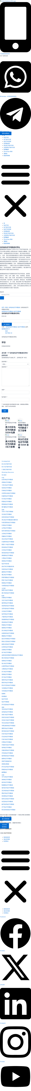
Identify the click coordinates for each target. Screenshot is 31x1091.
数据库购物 (7, 155)
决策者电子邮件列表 (9, 147)
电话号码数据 (17, 311)
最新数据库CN (6, 329)
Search (2, 292)
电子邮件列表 (7, 139)
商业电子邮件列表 (9, 145)
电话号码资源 (7, 141)
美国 (6, 307)
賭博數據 (6, 149)
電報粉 (5, 153)
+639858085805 (5, 54)
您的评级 (4, 361)
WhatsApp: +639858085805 (8, 96)
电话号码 (6, 137)
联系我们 (6, 841)
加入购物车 (7, 324)
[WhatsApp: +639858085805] (15, 94)
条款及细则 (7, 839)
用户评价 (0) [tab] (8, 333)
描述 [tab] (6, 331)
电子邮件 (4, 397)
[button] (15, 190)
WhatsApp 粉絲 (8, 151)
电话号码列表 (7, 833)
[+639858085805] (15, 52)
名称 (3, 389)
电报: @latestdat (4, 131)
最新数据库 (8, 829)
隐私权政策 (7, 837)
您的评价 (4, 367)
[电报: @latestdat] (15, 129)
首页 (3, 307)
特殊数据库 (7, 143)
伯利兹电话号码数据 (14, 307)
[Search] (2, 297)
